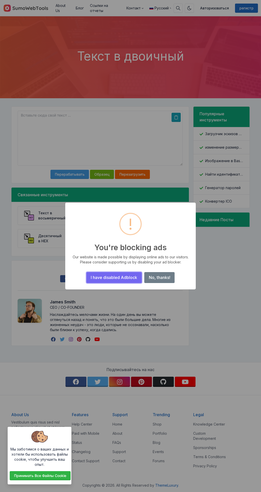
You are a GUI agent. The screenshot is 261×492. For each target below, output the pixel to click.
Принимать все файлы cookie (40, 475)
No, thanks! (159, 277)
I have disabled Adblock (114, 277)
